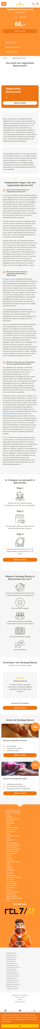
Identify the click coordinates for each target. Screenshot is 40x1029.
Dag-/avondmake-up (12, 847)
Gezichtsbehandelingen (13, 849)
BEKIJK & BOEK (20, 103)
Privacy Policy (20, 997)
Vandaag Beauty (11, 959)
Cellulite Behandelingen (13, 845)
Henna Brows (10, 879)
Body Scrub (9, 873)
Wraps (8, 838)
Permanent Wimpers (12, 892)
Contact (20, 999)
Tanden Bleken (10, 831)
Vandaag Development (13, 984)
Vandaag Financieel (12, 982)
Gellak (8, 815)
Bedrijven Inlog (20, 1002)
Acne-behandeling (11, 843)
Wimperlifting (10, 870)
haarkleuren (9, 840)
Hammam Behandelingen (14, 877)
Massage (9, 857)
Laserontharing (10, 881)
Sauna (8, 864)
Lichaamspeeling (11, 883)
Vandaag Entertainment (13, 967)
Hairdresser (9, 821)
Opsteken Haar (10, 829)
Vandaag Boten (10, 961)
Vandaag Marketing (12, 986)
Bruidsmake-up (10, 875)
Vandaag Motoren (11, 963)
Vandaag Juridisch (11, 972)
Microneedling (10, 887)
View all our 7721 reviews (20, 703)
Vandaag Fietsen (11, 969)
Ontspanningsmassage (13, 861)
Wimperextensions (11, 896)
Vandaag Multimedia (12, 974)
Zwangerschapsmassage (14, 898)
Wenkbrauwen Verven (13, 836)
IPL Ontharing (10, 823)
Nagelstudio (9, 859)
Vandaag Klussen (11, 955)
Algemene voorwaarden (20, 995)
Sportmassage (10, 894)
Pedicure (9, 889)
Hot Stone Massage (12, 851)
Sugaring (9, 866)
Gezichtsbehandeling (12, 819)
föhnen (8, 900)
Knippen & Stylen (11, 853)
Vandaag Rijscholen (12, 965)
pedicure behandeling (10, 413)
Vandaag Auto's (11, 953)
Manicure (9, 855)
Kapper (8, 825)
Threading (9, 868)
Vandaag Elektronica (12, 980)
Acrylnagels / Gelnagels (13, 810)
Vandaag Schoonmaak (13, 976)
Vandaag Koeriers (11, 957)
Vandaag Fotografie (12, 988)
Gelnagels (9, 817)
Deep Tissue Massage (13, 812)
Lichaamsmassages (12, 827)
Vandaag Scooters (11, 978)
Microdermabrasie (11, 885)
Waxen (8, 833)
